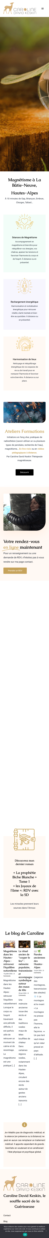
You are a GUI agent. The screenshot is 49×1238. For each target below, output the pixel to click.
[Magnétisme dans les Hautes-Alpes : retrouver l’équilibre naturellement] (9, 944)
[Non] (46, 1231)
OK (25, 1235)
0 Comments (9, 975)
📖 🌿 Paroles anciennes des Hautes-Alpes (39, 959)
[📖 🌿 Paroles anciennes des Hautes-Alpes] (40, 944)
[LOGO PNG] (20, 3)
